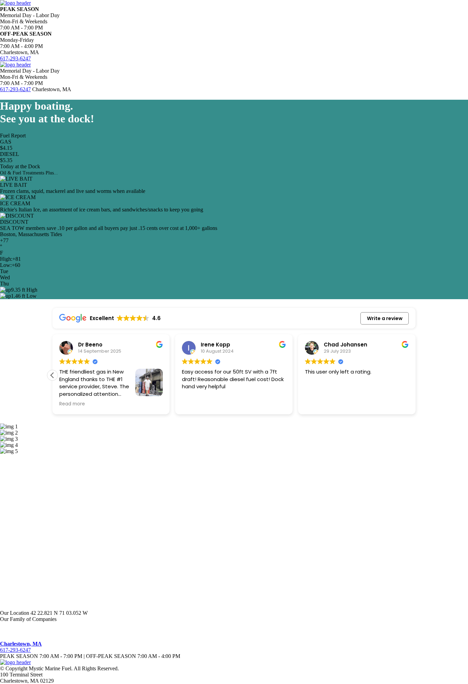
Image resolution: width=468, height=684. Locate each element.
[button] (52, 375)
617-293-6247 (15, 58)
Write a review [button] (385, 318)
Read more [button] (72, 404)
